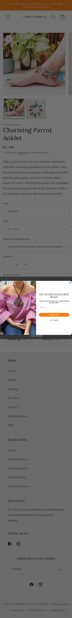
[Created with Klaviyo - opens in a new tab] (36, 336)
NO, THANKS (54, 320)
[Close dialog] (70, 283)
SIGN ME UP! (54, 315)
